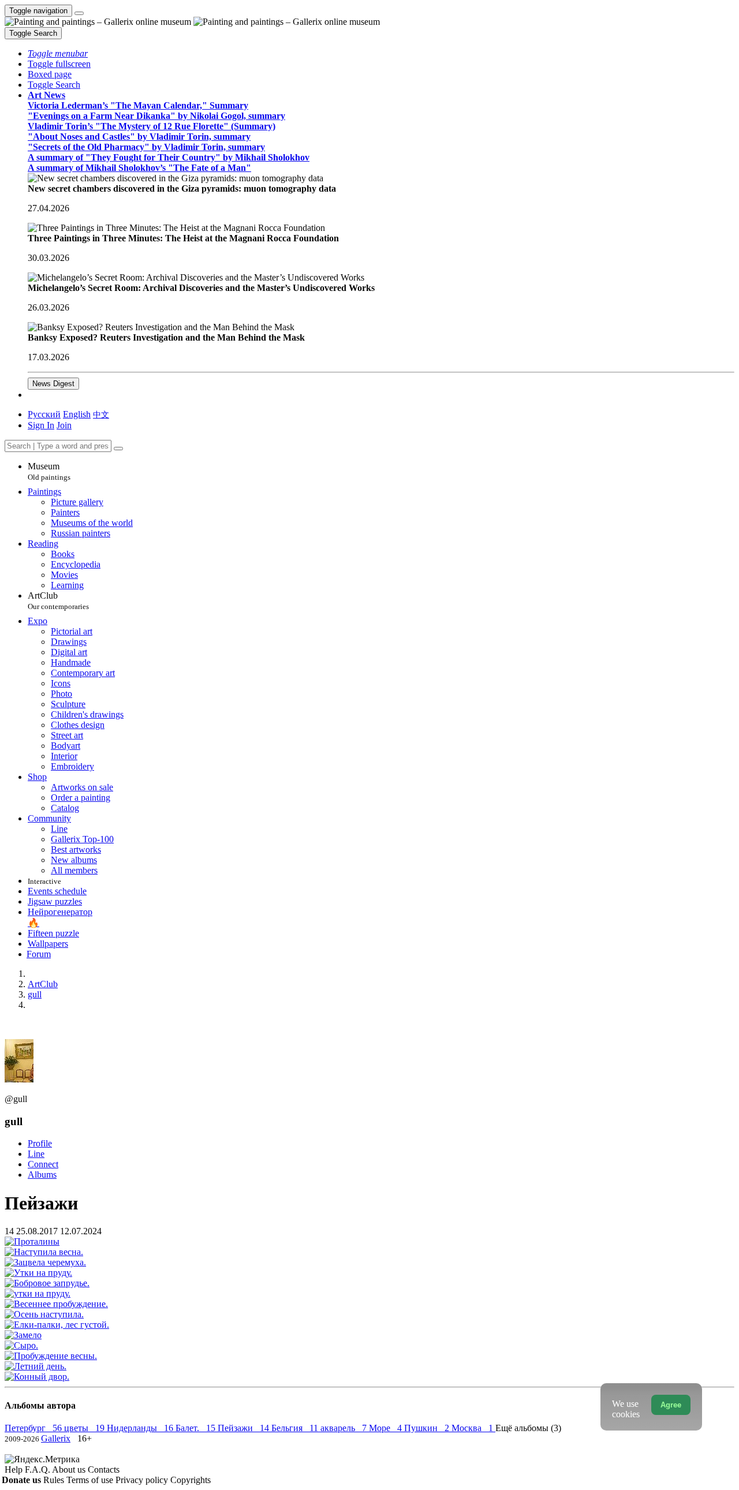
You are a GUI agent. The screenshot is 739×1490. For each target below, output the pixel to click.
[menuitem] (101, 414)
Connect (43, 1164)
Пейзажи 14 (244, 1428)
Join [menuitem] (64, 425)
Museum (49, 471)
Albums (42, 1174)
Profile (40, 1143)
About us (70, 1469)
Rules (54, 1480)
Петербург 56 (34, 1428)
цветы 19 (85, 1428)
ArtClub (58, 601)
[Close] (118, 448)
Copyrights (190, 1480)
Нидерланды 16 (141, 1428)
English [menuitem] (77, 414)
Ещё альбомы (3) (528, 1428)
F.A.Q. (38, 1469)
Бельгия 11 (295, 1428)
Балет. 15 (197, 1428)
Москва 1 (473, 1428)
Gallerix (55, 1438)
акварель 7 (344, 1428)
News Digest (53, 383)
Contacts (104, 1469)
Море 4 (386, 1428)
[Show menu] (79, 13)
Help (15, 1469)
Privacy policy (142, 1480)
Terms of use (90, 1480)
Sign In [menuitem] (41, 425)
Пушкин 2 (427, 1428)
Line (36, 1154)
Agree (670, 1405)
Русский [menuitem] (44, 414)
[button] (58, 53)
